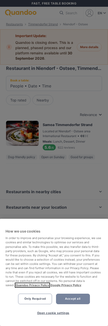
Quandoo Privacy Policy (32, 285)
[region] (54, 272)
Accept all (73, 298)
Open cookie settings (53, 313)
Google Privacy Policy (65, 285)
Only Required (35, 298)
